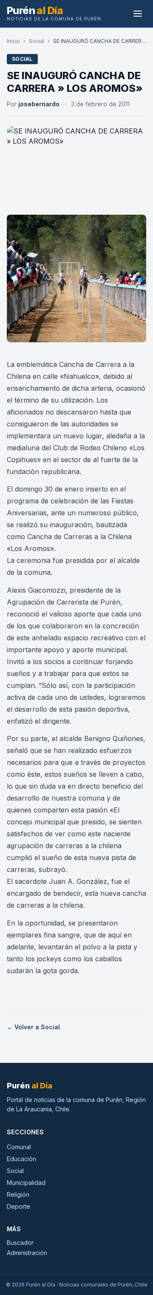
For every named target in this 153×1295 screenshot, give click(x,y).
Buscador (20, 1242)
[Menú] (137, 13)
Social (36, 41)
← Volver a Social (33, 1027)
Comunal (19, 1146)
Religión (18, 1194)
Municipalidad (26, 1182)
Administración (27, 1252)
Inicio (13, 41)
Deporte (18, 1206)
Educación (21, 1158)
